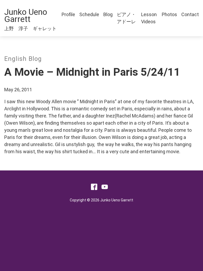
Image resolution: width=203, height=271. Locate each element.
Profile (68, 14)
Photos (169, 14)
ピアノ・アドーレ (126, 18)
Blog (108, 14)
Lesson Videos (149, 18)
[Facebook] (94, 188)
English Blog (23, 58)
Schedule (89, 14)
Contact (190, 14)
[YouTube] (105, 188)
